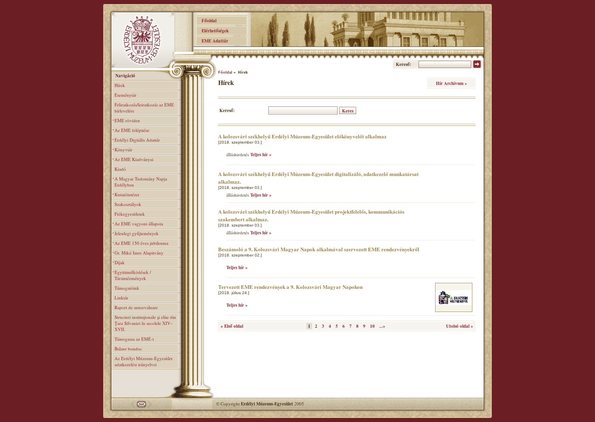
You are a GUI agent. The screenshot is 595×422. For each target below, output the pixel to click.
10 (372, 326)
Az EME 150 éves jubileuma (141, 243)
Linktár (121, 298)
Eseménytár (125, 95)
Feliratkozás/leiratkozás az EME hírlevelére (144, 108)
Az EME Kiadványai (134, 159)
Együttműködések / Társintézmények (133, 275)
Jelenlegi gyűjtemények (137, 233)
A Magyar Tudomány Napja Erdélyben (141, 182)
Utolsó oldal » (459, 326)
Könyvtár (123, 149)
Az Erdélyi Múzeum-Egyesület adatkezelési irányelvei (143, 361)
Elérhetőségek (213, 31)
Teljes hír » (261, 154)
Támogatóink (127, 288)
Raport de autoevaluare (136, 307)
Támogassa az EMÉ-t (134, 339)
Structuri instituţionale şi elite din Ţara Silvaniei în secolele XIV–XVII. (145, 323)
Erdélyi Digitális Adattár (137, 140)
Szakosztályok (128, 204)
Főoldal (207, 20)
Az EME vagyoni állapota (139, 224)
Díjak (120, 262)
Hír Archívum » (451, 83)
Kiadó (120, 169)
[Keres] (477, 66)
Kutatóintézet (127, 194)
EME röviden (127, 120)
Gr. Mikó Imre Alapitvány (139, 253)
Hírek (120, 85)
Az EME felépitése (132, 130)
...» (382, 326)
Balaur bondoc (128, 349)
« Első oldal (232, 326)
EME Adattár (212, 41)
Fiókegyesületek (130, 214)
